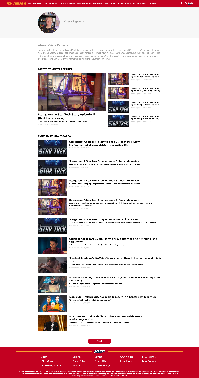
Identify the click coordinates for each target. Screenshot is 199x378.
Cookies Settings (102, 365)
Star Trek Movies (68, 3)
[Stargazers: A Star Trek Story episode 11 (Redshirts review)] (134, 79)
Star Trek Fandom (101, 3)
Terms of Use (101, 361)
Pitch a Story (47, 361)
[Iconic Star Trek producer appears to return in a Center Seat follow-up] (99, 303)
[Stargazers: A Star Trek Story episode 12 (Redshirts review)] (72, 99)
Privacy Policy (79, 361)
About (120, 3)
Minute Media (30, 371)
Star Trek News (34, 3)
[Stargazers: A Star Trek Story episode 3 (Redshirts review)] (99, 187)
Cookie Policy (125, 361)
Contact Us (130, 3)
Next (99, 341)
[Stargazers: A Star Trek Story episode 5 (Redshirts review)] (99, 168)
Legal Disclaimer (150, 361)
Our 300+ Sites (126, 357)
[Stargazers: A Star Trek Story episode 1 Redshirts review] (99, 226)
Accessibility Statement (52, 365)
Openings (77, 357)
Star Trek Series (50, 3)
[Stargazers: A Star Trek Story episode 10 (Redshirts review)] (134, 93)
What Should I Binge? (146, 3)
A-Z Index (77, 365)
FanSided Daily (149, 357)
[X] (186, 3)
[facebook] (181, 3)
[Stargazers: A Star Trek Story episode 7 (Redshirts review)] (134, 121)
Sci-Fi (113, 3)
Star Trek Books (84, 3)
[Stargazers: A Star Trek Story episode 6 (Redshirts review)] (99, 148)
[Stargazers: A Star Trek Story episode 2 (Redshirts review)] (99, 206)
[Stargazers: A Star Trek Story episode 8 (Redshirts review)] (134, 107)
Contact (98, 357)
